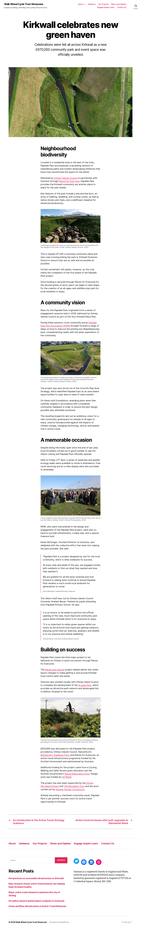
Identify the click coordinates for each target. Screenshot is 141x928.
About (80, 4)
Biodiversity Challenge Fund (55, 755)
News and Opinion (118, 4)
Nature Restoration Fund (76, 773)
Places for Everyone (69, 181)
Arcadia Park (84, 685)
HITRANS (66, 777)
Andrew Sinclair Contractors (70, 789)
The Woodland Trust (74, 786)
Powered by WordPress (59, 922)
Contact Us (121, 7)
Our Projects (103, 4)
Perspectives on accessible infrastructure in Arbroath (36, 878)
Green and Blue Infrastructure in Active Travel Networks (37, 906)
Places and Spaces (54, 669)
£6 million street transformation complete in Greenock (36, 901)
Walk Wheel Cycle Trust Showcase (23, 4)
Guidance (92, 4)
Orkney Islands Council (66, 178)
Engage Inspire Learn (105, 7)
